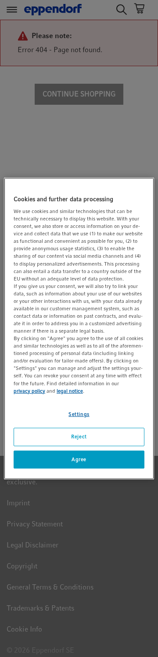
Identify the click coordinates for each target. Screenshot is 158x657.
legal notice (70, 391)
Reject (78, 436)
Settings (79, 414)
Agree (79, 459)
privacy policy (29, 391)
